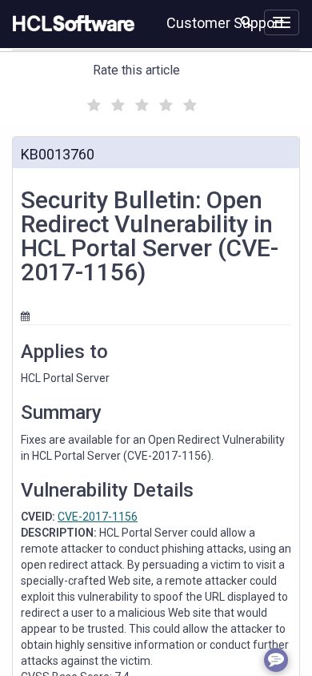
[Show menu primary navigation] (281, 22)
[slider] (140, 103)
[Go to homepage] (70, 24)
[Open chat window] (276, 660)
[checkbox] (92, 101)
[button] (246, 21)
